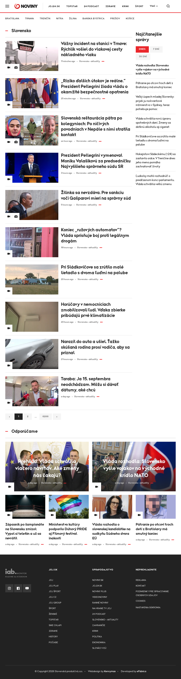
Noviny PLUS (99, 591)
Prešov (115, 18)
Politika (97, 637)
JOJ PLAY (54, 586)
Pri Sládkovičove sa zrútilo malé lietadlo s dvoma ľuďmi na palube (156, 140)
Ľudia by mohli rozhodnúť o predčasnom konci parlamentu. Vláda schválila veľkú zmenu (155, 180)
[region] (90, 20)
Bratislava (12, 18)
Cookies (140, 601)
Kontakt (141, 586)
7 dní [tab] (156, 49)
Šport (139, 6)
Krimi (125, 6)
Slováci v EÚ (99, 648)
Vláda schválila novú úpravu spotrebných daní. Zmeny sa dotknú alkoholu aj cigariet (153, 122)
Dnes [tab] (142, 49)
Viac (152, 6)
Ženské (53, 614)
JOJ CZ (52, 597)
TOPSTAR (72, 6)
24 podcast (91, 6)
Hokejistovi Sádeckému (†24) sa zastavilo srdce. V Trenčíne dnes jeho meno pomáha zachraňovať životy (156, 160)
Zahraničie (98, 625)
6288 (46, 416)
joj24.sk (97, 586)
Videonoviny (99, 597)
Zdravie (111, 6)
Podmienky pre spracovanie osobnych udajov (152, 593)
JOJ (51, 580)
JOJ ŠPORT (55, 591)
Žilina (73, 18)
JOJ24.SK (54, 6)
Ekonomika (98, 642)
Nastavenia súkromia (148, 607)
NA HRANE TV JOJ (101, 608)
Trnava (29, 18)
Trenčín (45, 18)
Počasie (53, 642)
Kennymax (110, 671)
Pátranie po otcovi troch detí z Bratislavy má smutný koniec (154, 85)
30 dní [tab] (143, 56)
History (53, 637)
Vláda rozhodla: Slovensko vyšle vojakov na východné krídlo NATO (152, 69)
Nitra (59, 18)
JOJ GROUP (55, 603)
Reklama (141, 580)
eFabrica (141, 671)
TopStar (54, 620)
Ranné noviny (100, 603)
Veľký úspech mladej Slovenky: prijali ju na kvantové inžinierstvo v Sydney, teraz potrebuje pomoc (155, 103)
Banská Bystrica (93, 18)
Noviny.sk (97, 580)
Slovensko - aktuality (105, 620)
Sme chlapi (55, 625)
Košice (130, 18)
